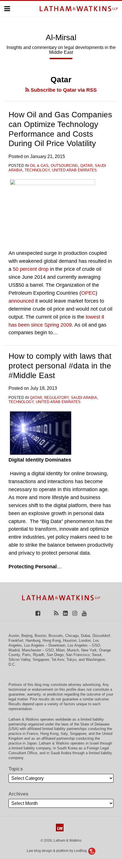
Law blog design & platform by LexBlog (57, 851)
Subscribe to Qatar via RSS (63, 90)
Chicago (72, 636)
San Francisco (78, 655)
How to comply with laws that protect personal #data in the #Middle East (60, 366)
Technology (37, 170)
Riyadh (38, 655)
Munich (73, 650)
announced (21, 301)
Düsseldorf (101, 636)
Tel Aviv (57, 659)
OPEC (88, 293)
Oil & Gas (39, 165)
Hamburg (33, 640)
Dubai (85, 636)
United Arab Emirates (74, 170)
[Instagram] (74, 613)
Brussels (56, 636)
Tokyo (71, 659)
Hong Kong (52, 640)
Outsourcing (64, 165)
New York (89, 650)
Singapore (41, 659)
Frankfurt (16, 640)
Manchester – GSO (38, 650)
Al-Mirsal (61, 37)
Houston (70, 640)
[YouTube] (84, 613)
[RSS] (56, 613)
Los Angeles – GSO (84, 645)
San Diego (55, 655)
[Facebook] (37, 613)
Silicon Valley (19, 659)
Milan (60, 650)
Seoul (96, 655)
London (85, 640)
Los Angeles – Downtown (44, 645)
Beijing (26, 636)
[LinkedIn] (65, 613)
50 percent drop (31, 269)
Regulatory (56, 397)
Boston (40, 636)
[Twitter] (47, 613)
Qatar (86, 165)
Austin (14, 636)
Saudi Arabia (84, 397)
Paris (26, 655)
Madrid (14, 650)
